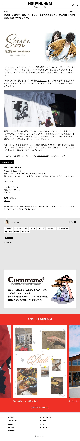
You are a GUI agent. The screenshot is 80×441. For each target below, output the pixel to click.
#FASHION (8, 228)
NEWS (9, 242)
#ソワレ (32, 228)
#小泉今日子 (51, 228)
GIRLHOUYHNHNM (40, 407)
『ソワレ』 (42, 81)
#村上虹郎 (8, 232)
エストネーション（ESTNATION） (33, 67)
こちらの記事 (43, 156)
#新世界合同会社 (63, 228)
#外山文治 (41, 228)
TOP (5, 242)
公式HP (7, 192)
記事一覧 (70, 222)
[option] (40, 363)
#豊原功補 (25, 232)
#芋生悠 (17, 232)
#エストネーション (21, 228)
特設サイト (8, 181)
